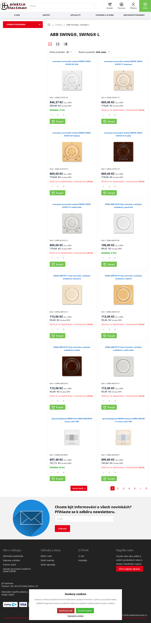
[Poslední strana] (146, 488)
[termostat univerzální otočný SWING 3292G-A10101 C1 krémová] (123, 80)
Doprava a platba (105, 15)
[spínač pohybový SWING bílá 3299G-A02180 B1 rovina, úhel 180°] (72, 437)
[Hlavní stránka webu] (49, 24)
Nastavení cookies (75, 616)
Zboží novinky (47, 560)
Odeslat (62, 528)
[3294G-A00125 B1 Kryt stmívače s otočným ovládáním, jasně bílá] (123, 223)
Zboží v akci (46, 556)
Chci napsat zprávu (129, 568)
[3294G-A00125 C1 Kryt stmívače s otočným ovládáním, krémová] (72, 295)
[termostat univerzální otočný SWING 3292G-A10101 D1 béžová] (72, 152)
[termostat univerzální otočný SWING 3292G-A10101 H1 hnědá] (123, 152)
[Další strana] (140, 488)
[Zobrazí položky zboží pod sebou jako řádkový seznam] (58, 44)
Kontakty (82, 560)
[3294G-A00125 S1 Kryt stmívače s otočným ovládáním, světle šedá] (123, 366)
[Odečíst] (52, 115)
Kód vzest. (101, 52)
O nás (17, 15)
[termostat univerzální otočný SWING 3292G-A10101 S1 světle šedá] (72, 223)
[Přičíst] (63, 115)
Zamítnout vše (65, 610)
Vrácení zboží (9, 564)
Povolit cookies (85, 610)
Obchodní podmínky (134, 15)
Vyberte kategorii (16, 24)
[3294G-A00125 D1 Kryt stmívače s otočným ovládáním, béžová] (123, 295)
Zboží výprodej (48, 564)
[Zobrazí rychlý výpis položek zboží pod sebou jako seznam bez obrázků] (65, 44)
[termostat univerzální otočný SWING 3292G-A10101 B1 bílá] (72, 80)
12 (67, 52)
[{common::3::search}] (93, 6)
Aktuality (75, 15)
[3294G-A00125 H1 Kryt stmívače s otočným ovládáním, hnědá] (72, 366)
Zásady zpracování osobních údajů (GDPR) (17, 570)
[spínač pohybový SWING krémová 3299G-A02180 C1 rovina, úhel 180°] (123, 437)
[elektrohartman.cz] (13, 6)
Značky (46, 15)
